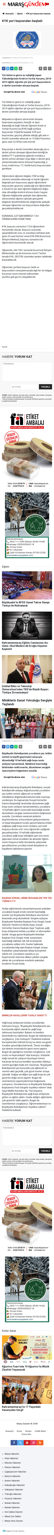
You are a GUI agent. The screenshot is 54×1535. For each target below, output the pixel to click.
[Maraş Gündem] (27, 4)
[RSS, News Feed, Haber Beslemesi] (40, 1442)
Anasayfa (9, 14)
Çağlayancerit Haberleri (15, 1472)
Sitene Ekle (26, 1434)
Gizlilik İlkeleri (40, 1431)
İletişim (28, 1431)
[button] (40, 68)
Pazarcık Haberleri (13, 1498)
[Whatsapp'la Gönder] (16, 68)
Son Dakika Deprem (14, 1512)
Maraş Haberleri (12, 1454)
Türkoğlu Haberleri (13, 1494)
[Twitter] (7, 68)
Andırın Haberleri (12, 1480)
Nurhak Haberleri (12, 1503)
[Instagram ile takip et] (33, 1442)
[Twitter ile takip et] (20, 1442)
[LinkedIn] (12, 68)
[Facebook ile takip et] (14, 1442)
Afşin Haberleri (11, 1458)
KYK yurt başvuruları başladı (38, 14)
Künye (19, 1431)
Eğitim (20, 14)
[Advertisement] (27, 317)
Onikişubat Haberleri (14, 1489)
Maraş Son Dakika (13, 1516)
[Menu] (4, 4)
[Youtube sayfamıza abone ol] (27, 1442)
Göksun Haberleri (12, 1467)
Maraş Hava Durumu (14, 1521)
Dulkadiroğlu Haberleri (15, 1485)
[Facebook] (3, 68)
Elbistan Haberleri (13, 1463)
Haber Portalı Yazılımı (15, 1531)
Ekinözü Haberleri (12, 1476)
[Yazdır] (20, 68)
